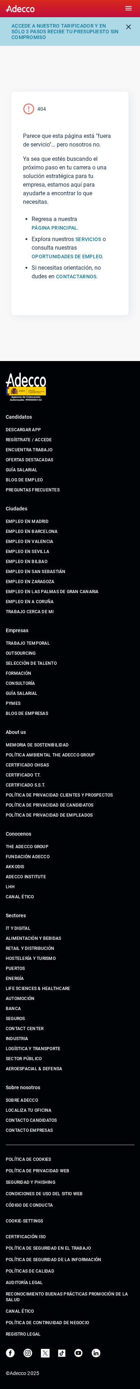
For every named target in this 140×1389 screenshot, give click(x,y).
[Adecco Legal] (26, 394)
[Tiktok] (61, 1353)
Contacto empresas (29, 1130)
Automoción (20, 998)
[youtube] (78, 1353)
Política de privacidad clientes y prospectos (59, 795)
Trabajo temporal (28, 643)
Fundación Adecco (28, 856)
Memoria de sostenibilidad (37, 745)
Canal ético (20, 896)
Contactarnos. (77, 276)
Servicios (88, 239)
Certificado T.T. (23, 775)
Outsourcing (21, 653)
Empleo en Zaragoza (30, 581)
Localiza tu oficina (29, 1110)
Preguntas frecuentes (33, 489)
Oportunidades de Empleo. (68, 256)
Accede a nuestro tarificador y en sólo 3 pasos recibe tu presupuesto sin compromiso (65, 31)
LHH (10, 886)
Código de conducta (29, 1205)
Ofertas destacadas (29, 459)
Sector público (24, 1058)
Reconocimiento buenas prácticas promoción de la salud (67, 1297)
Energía (15, 978)
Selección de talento (31, 663)
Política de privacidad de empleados (49, 815)
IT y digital (18, 928)
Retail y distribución (30, 948)
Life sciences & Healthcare (38, 988)
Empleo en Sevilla (27, 551)
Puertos (15, 968)
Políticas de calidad (30, 1271)
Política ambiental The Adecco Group (50, 755)
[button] (128, 9)
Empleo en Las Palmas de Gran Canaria (52, 591)
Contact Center (24, 1028)
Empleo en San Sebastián (36, 571)
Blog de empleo (24, 479)
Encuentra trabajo (29, 449)
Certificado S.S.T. (25, 785)
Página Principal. (55, 228)
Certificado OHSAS (27, 765)
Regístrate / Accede (29, 439)
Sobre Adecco (22, 1100)
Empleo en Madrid (27, 521)
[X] (45, 1353)
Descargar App (23, 429)
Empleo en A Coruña (29, 601)
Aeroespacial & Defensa (34, 1068)
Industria (17, 1038)
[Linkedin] (96, 1353)
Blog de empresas (27, 713)
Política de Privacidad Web (37, 1170)
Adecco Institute (26, 876)
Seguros (15, 1018)
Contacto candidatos (31, 1120)
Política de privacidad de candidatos (50, 805)
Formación (18, 673)
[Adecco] (20, 8)
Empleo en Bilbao (26, 561)
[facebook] (10, 1353)
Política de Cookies (28, 1159)
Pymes (13, 703)
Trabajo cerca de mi (30, 611)
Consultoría (20, 683)
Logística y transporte (33, 1048)
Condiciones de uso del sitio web (44, 1193)
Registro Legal (23, 1334)
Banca (13, 1008)
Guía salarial (21, 469)
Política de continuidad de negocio (47, 1322)
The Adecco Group (27, 846)
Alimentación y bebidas (33, 938)
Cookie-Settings (24, 1221)
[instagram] (27, 1353)
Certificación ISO (26, 1236)
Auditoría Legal (24, 1282)
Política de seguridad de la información (53, 1259)
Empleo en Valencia (29, 541)
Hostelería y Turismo (31, 958)
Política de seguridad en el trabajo (48, 1248)
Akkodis (15, 866)
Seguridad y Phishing (30, 1182)
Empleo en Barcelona (32, 531)
